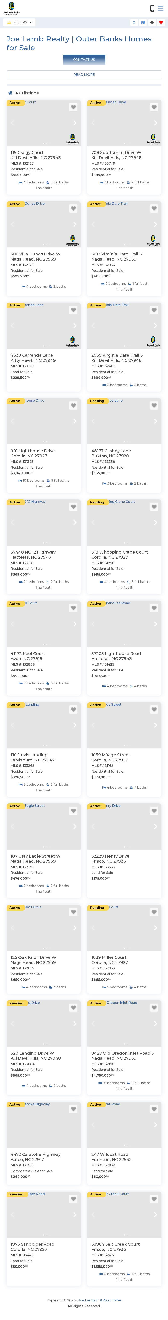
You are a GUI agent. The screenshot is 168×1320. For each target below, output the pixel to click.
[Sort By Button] (134, 22)
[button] (12, 123)
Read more (84, 75)
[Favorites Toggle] (161, 22)
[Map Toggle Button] (143, 22)
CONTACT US (84, 60)
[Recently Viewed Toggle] (152, 22)
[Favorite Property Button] (73, 107)
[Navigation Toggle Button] (161, 8)
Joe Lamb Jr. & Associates (100, 1300)
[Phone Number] (152, 8)
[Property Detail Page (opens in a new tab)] (44, 123)
